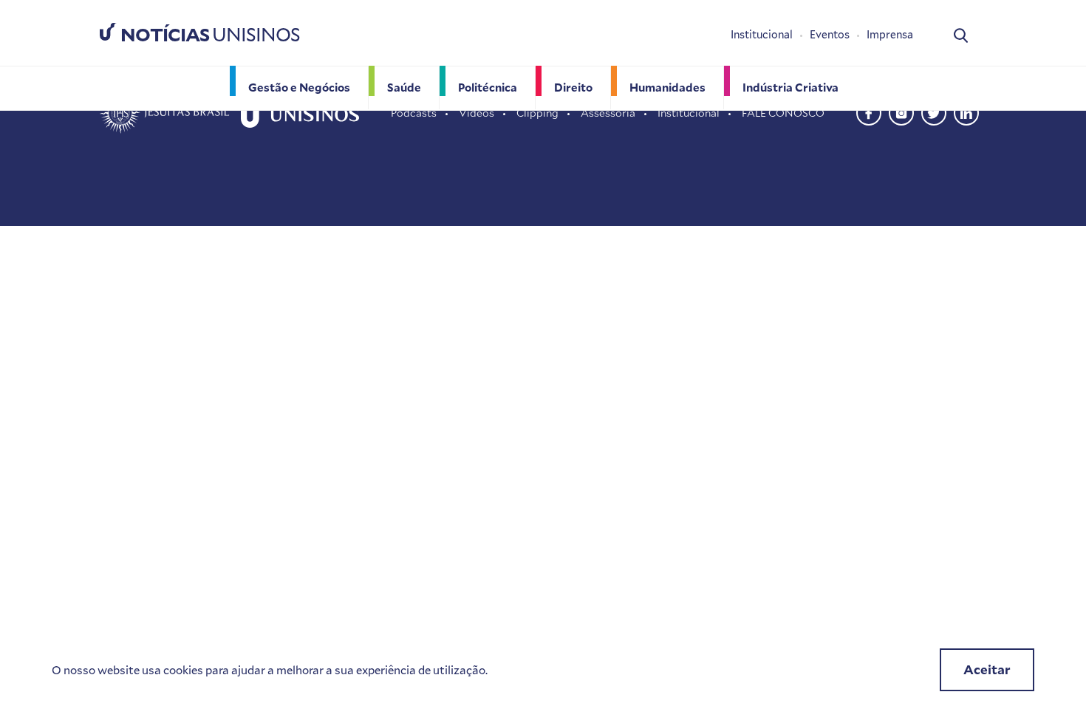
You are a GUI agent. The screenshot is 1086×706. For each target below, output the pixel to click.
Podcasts (414, 113)
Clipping (537, 113)
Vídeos (476, 113)
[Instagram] (901, 111)
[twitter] (933, 111)
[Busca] (961, 34)
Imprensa (890, 34)
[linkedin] (966, 111)
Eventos (830, 34)
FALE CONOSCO (783, 113)
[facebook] (868, 111)
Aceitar (987, 669)
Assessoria (608, 113)
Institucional (762, 34)
